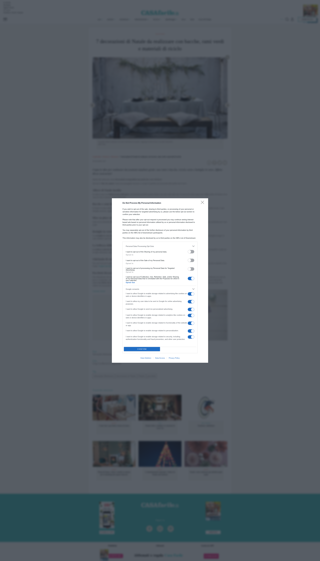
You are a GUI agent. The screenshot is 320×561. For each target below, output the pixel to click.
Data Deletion (145, 358)
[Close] (203, 203)
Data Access (160, 358)
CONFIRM (142, 349)
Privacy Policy (174, 358)
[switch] (191, 251)
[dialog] (160, 280)
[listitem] (160, 246)
